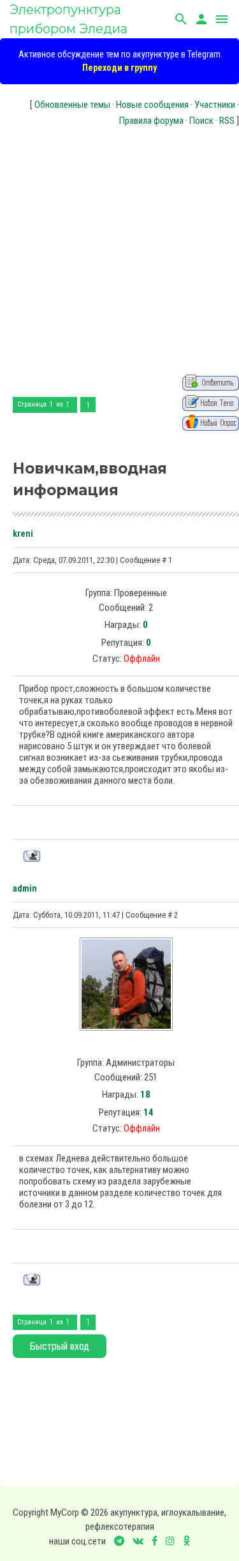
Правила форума (151, 120)
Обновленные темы (72, 104)
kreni (23, 533)
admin (25, 888)
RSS (227, 120)
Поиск (201, 120)
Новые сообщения (152, 104)
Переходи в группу (119, 68)
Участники (214, 104)
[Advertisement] (119, 248)
